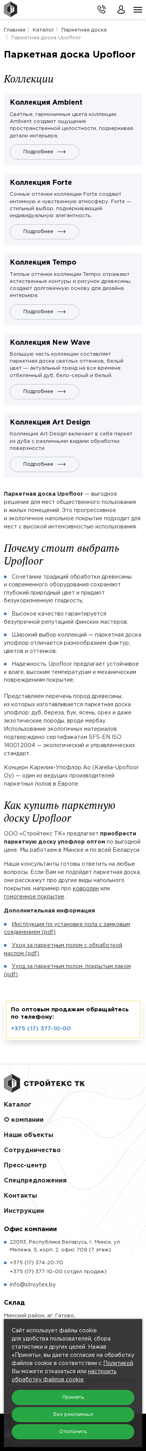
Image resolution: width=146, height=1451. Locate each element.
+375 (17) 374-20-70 (36, 1263)
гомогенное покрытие (34, 897)
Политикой (118, 1363)
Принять (73, 1397)
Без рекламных (73, 1414)
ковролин (86, 888)
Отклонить (73, 1432)
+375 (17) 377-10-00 (41, 1028)
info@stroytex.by (33, 1285)
